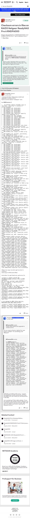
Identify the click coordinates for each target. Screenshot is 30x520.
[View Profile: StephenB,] (4, 48)
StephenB (8, 47)
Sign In (26, 2)
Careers (15, 510)
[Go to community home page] (7, 2)
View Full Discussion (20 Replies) (10, 88)
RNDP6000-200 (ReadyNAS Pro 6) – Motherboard (14, 435)
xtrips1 (13, 431)
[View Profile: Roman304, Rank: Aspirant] (3, 20)
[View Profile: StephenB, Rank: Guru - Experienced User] (4, 318)
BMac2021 (14, 425)
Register (21, 2)
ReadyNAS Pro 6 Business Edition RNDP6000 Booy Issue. (13, 418)
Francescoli (14, 420)
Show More (5, 38)
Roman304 (8, 19)
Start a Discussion (20, 14)
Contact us (15, 509)
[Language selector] (13, 2)
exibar (13, 443)
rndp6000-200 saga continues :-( (13, 441)
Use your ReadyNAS (7, 6)
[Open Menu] (28, 6)
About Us (15, 508)
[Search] (17, 2)
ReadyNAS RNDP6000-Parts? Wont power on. (16, 423)
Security (15, 511)
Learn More (15, 500)
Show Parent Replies (5, 90)
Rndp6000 (7, 429)
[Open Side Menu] (2, 2)
